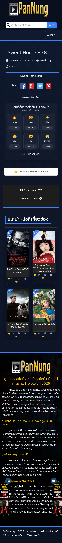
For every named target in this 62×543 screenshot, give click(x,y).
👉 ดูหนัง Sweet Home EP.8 (31, 171)
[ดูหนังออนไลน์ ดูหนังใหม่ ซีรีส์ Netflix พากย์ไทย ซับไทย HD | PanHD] (28, 9)
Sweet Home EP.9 (29, 198)
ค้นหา (51, 25)
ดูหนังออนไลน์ (15, 390)
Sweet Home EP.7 (33, 190)
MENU (53, 36)
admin (12, 66)
